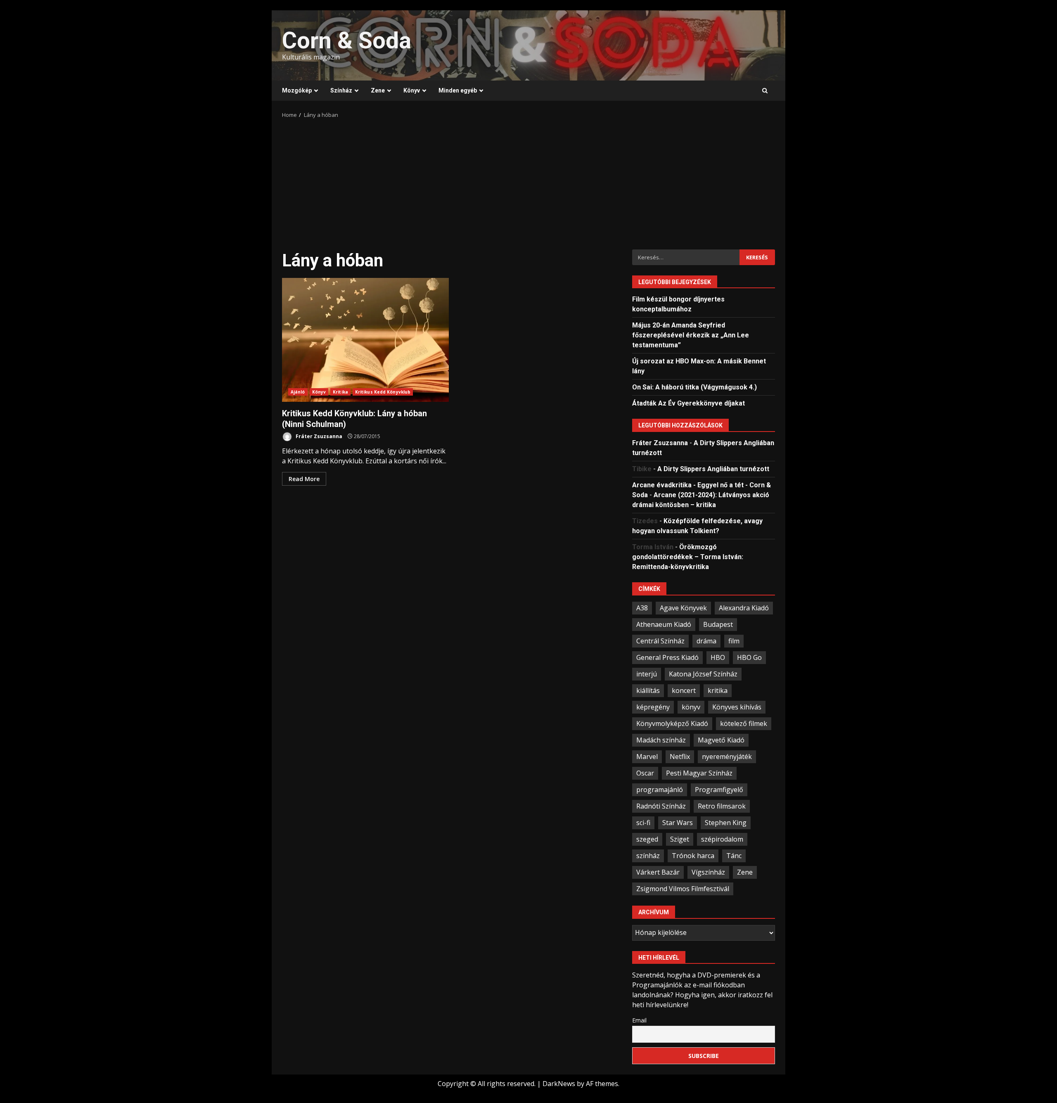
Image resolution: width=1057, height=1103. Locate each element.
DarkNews (559, 1083)
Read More (304, 479)
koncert (684, 690)
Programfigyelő (719, 789)
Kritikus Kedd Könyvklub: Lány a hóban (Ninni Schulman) (365, 340)
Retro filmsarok (722, 806)
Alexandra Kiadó (744, 607)
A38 (642, 607)
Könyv (411, 90)
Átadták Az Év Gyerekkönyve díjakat (688, 403)
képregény (653, 707)
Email (639, 1020)
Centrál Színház (660, 640)
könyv (691, 707)
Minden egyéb (457, 90)
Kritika (340, 392)
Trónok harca (693, 855)
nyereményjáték (727, 756)
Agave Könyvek (683, 607)
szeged (647, 839)
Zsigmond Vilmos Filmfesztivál (682, 888)
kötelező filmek (743, 723)
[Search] (765, 91)
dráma (706, 640)
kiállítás (648, 690)
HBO (718, 657)
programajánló (659, 789)
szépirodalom (722, 839)
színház (648, 855)
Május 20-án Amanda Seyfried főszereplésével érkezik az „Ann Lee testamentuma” (690, 335)
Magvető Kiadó (721, 740)
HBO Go (749, 657)
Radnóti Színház (661, 806)
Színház (341, 90)
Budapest (718, 624)
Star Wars (677, 822)
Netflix (680, 756)
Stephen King (726, 822)
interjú (646, 673)
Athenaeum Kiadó (663, 624)
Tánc (734, 855)
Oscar (645, 773)
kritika (718, 690)
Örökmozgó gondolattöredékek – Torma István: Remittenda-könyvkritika (687, 557)
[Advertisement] (528, 181)
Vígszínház (708, 872)
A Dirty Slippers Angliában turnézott (713, 469)
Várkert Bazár (658, 872)
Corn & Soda (346, 40)
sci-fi (643, 822)
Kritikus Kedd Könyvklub (382, 392)
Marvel (647, 756)
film (733, 640)
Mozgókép (297, 90)
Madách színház (661, 740)
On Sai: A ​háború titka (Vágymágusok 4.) (694, 387)
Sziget (679, 839)
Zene (378, 90)
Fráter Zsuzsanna (318, 436)
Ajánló (298, 392)
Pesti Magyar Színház (699, 773)
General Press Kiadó (667, 657)
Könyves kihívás (736, 707)
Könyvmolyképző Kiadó (672, 723)
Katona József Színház (703, 673)
